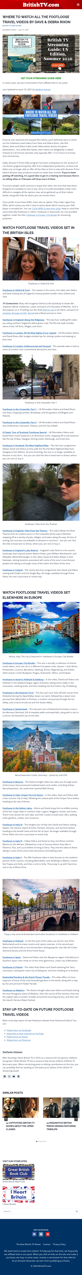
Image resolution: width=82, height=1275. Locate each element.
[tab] (36, 1141)
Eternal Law (48, 309)
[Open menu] (78, 4)
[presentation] (21, 1107)
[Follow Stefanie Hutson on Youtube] (14, 1076)
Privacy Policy (59, 1244)
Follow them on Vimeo (17, 1036)
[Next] (76, 1118)
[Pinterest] (47, 1234)
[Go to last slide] (6, 1118)
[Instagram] (41, 1234)
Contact (47, 1244)
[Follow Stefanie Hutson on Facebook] (5, 1076)
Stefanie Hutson (10, 30)
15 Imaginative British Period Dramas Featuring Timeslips (61, 1126)
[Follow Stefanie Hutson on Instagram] (9, 1076)
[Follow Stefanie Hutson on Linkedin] (18, 1076)
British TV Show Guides (12, 26)
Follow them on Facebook (19, 1030)
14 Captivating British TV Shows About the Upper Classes (20, 1126)
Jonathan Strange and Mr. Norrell (18, 313)
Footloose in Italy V (12, 857)
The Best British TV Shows (28, 1244)
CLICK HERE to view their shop (46, 208)
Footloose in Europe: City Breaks (41, 215)
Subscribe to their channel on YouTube (25, 1033)
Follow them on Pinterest (19, 1040)
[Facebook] (34, 1234)
